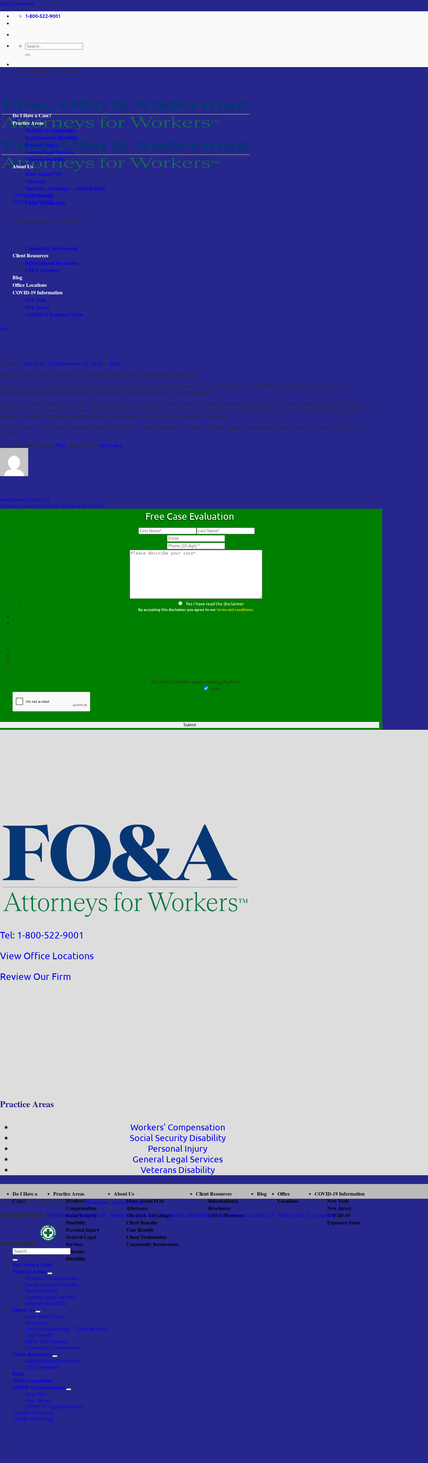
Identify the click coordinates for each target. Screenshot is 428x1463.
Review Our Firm (35, 976)
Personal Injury (42, 144)
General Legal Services (49, 151)
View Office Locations (47, 955)
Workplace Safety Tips (25, 499)
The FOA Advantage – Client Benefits (65, 188)
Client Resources (30, 255)
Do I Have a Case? (32, 115)
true (214, 688)
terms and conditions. (235, 609)
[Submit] (27, 55)
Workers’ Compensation (51, 130)
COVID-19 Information (38, 292)
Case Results (38, 195)
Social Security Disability (51, 137)
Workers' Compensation (177, 1127)
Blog (17, 277)
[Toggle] (49, 1273)
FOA (115, 363)
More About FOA (44, 173)
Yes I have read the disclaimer (215, 603)
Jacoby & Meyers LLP (132, 1215)
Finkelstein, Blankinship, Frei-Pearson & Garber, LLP (217, 1215)
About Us (23, 166)
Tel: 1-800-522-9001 (42, 934)
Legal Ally (325, 1215)
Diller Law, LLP (295, 1215)
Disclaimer (96, 1202)
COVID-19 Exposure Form (54, 314)
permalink (111, 445)
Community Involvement (51, 248)
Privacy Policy (127, 1202)
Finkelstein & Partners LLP (75, 1215)
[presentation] (52, 702)
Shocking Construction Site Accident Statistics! (51, 506)
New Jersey (37, 307)
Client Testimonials (45, 202)
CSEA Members (42, 270)
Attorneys (35, 181)
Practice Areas (28, 122)
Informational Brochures (51, 262)
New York (36, 299)
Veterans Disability (45, 159)
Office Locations (30, 284)
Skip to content (17, 3)
